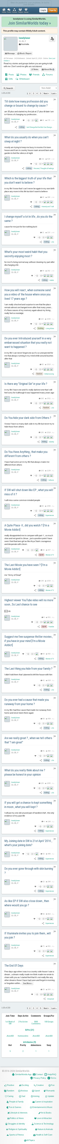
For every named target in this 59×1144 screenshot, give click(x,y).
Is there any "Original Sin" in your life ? (25, 384)
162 (42, 398)
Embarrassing (49, 374)
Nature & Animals (45, 1129)
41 (43, 120)
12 (34, 550)
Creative (40, 1085)
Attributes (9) (29, 1042)
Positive (10, 1085)
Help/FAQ (51, 1074)
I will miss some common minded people (22, 500)
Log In (43, 10)
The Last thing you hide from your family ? (28, 668)
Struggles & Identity (16, 1124)
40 (43, 197)
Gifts (10, 79)
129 (42, 783)
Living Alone (50, 328)
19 (45, 586)
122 (42, 319)
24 (42, 164)
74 (42, 437)
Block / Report (25, 53)
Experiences (50, 515)
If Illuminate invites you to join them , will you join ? (27, 935)
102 (42, 471)
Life (52, 242)
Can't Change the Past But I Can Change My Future (42, 127)
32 (43, 854)
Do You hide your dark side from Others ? (27, 418)
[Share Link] (16, 127)
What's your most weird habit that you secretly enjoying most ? (25, 254)
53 (42, 403)
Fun (52, 1085)
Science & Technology (44, 1124)
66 (42, 506)
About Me (48, 69)
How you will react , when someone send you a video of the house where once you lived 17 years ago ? (27, 294)
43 (42, 475)
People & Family (16, 1101)
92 (42, 364)
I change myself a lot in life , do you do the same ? (28, 219)
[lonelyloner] (7, 121)
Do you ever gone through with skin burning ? (28, 871)
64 (43, 654)
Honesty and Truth (48, 207)
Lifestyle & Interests (18, 1112)
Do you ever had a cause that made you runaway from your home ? (26, 702)
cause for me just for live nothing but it (20, 226)
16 (42, 202)
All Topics (30, 1140)
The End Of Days (13, 965)
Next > (46, 93)
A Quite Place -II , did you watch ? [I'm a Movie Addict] (26, 527)
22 (43, 550)
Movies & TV (50, 555)
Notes (35, 69)
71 (43, 946)
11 (34, 654)
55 (42, 511)
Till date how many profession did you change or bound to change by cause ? (26, 103)
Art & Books (46, 1112)
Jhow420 (10, 1036)
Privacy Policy (39, 1078)
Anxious (24, 1090)
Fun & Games (15, 1107)
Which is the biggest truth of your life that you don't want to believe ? (28, 180)
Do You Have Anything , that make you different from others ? (25, 454)
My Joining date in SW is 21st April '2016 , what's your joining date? (28, 843)
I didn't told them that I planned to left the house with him (28, 674)
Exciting (25, 1085)
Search (9, 88)
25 (43, 989)
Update (50, 1096)
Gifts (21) (29, 1030)
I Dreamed (50, 999)
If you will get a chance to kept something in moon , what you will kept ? (28, 805)
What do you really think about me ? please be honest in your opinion (24, 772)
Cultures (51, 480)
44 (43, 271)
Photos (23, 74)
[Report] (55, 100)
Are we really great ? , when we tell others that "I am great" (28, 740)
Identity (51, 442)
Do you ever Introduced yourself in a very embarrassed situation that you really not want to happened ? (28, 343)
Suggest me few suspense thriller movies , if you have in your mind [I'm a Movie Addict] (28, 641)
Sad (23, 1096)
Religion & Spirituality (17, 1129)
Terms (53, 1078)
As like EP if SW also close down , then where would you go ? (26, 903)
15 (45, 723)
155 (42, 432)
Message (11, 53)
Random (10, 1090)
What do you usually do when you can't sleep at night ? (26, 139)
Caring (10, 1096)
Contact (39, 1074)
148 (42, 581)
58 (43, 719)
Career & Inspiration (44, 1101)
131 (42, 159)
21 (43, 232)
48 (42, 369)
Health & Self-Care (43, 1135)
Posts (11, 74)
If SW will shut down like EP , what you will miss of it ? (28, 492)
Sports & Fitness (16, 1135)
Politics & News (16, 1118)
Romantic (50, 1090)
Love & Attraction (44, 1118)
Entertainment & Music (42, 1107)
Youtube (51, 627)
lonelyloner (24, 37)
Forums (49, 74)
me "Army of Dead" (12, 575)
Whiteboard (24, 79)
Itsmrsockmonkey (25, 1036)
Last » (53, 93)
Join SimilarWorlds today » (29, 23)
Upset (37, 1090)
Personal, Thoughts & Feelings (44, 168)
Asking (36, 1096)
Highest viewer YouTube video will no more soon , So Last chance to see (28, 602)
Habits (52, 280)
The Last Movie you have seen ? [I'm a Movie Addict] (25, 567)
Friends (36, 74)
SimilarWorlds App (23, 1074)
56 (43, 914)
